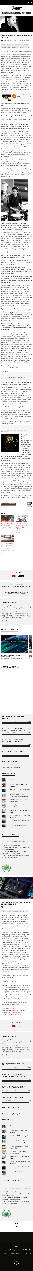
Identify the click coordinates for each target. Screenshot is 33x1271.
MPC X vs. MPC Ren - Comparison (20, 789)
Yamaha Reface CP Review (18, 825)
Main (11, 779)
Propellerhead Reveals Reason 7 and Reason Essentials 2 (14, 656)
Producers (26, 44)
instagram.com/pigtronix (15, 1012)
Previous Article (16, 584)
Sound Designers (6, 47)
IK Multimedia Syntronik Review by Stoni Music (13, 740)
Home (17, 1246)
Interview (18, 560)
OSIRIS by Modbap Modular (12, 845)
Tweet (21, 1027)
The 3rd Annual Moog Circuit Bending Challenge (16, 593)
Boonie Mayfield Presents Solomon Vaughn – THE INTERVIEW (21, 526)
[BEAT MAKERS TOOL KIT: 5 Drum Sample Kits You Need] (7, 538)
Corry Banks (7, 40)
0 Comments (15, 47)
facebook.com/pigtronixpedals (17, 1010)
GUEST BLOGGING (11, 1249)
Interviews (18, 44)
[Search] (29, 2)
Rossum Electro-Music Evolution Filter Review (13, 729)
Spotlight (5, 564)
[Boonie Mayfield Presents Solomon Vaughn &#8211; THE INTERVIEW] (22, 518)
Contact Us (26, 1249)
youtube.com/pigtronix (14, 1014)
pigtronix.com (11, 1008)
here (13, 975)
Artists (4, 44)
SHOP (18, 1250)
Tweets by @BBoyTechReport (11, 767)
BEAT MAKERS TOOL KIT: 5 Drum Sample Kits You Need (7, 545)
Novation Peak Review (12, 751)
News (8, 911)
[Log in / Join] (31, 2)
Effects (4, 911)
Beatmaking (10, 44)
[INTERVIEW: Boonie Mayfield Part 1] (7, 518)
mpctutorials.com (11, 287)
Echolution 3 (7, 919)
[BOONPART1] (16, 504)
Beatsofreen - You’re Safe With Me (20, 820)
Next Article (16, 590)
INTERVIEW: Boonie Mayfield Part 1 (7, 524)
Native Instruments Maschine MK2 (16, 587)
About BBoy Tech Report (17, 1248)
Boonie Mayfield (7, 560)
